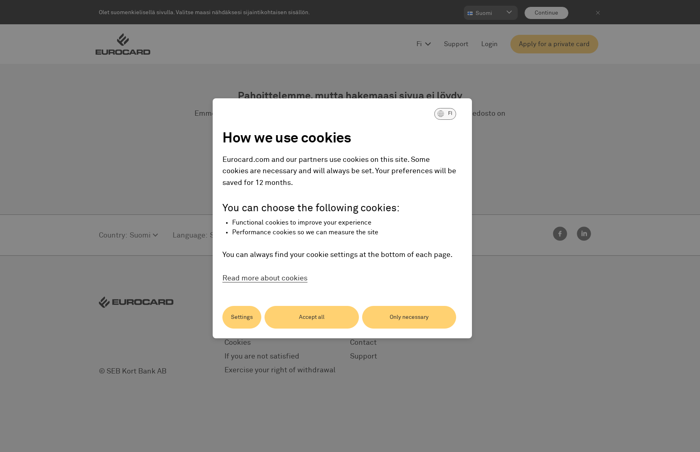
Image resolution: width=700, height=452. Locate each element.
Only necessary (409, 317)
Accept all (311, 317)
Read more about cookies (264, 278)
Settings (242, 317)
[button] (445, 113)
